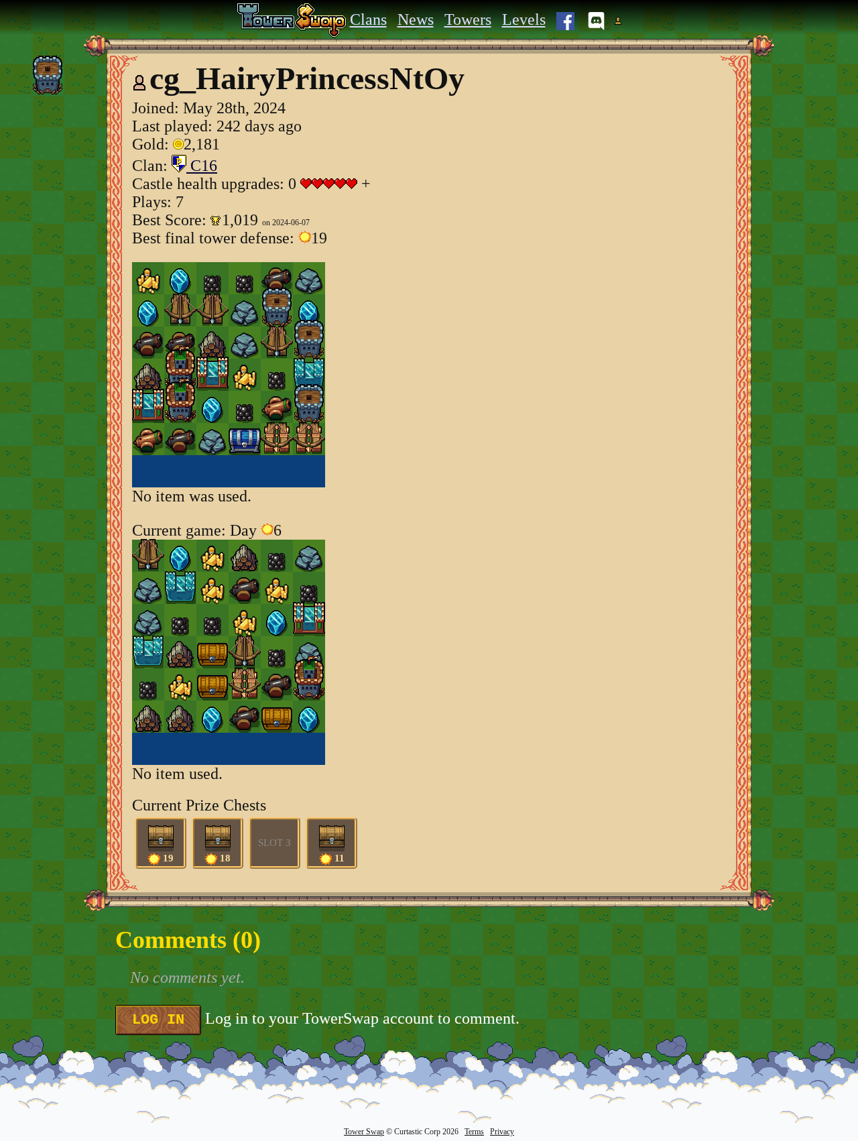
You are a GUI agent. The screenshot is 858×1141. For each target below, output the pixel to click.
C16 (201, 165)
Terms (474, 1131)
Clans (368, 19)
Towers (467, 19)
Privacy (502, 1131)
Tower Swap (364, 1131)
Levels (524, 19)
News (415, 19)
